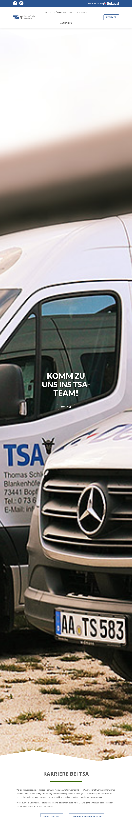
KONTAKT (111, 17)
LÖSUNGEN (60, 12)
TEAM (71, 12)
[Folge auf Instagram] (21, 3)
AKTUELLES (66, 23)
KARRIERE (82, 12)
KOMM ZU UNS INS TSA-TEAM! (66, 384)
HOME (48, 12)
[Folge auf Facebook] (15, 3)
